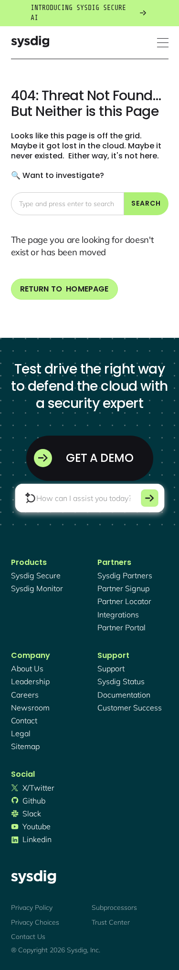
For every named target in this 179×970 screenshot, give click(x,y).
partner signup (123, 588)
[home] (30, 43)
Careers (25, 694)
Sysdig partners (124, 575)
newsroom (30, 707)
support (111, 668)
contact (24, 720)
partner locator (124, 601)
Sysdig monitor (37, 588)
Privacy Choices (35, 922)
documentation (123, 694)
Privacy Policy (32, 907)
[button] (162, 42)
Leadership (30, 681)
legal (21, 733)
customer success (129, 707)
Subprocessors (114, 907)
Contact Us (28, 936)
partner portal (121, 627)
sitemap (25, 746)
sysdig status (121, 681)
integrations (118, 614)
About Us (27, 668)
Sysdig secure (36, 575)
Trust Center (111, 922)
